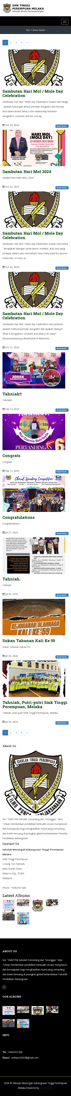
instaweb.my (46, 1087)
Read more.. (62, 126)
